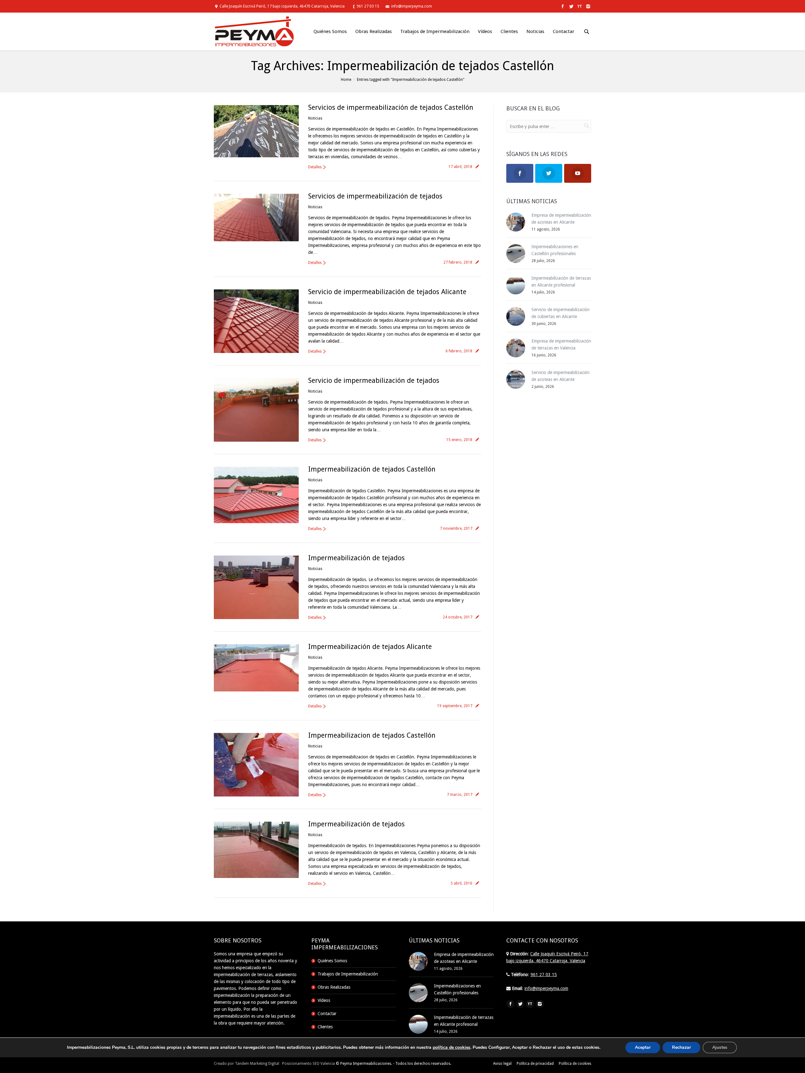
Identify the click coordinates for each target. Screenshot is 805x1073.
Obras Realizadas (334, 987)
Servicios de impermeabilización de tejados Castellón (390, 107)
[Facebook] (562, 6)
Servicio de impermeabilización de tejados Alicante (387, 292)
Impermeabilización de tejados (356, 558)
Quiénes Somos (332, 960)
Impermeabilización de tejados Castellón (372, 469)
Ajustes (719, 1047)
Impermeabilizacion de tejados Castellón (372, 735)
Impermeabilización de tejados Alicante (370, 647)
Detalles (315, 167)
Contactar (327, 1013)
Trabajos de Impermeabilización (348, 973)
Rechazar (681, 1047)
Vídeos (324, 1000)
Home (346, 79)
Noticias (315, 118)
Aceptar (643, 1047)
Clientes (325, 1026)
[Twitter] (570, 6)
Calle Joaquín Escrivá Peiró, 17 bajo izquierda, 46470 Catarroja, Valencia (282, 6)
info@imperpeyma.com (411, 6)
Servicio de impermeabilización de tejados (373, 380)
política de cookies (451, 1047)
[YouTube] (579, 6)
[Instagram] (587, 6)
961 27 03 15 (368, 6)
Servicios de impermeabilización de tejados (375, 196)
